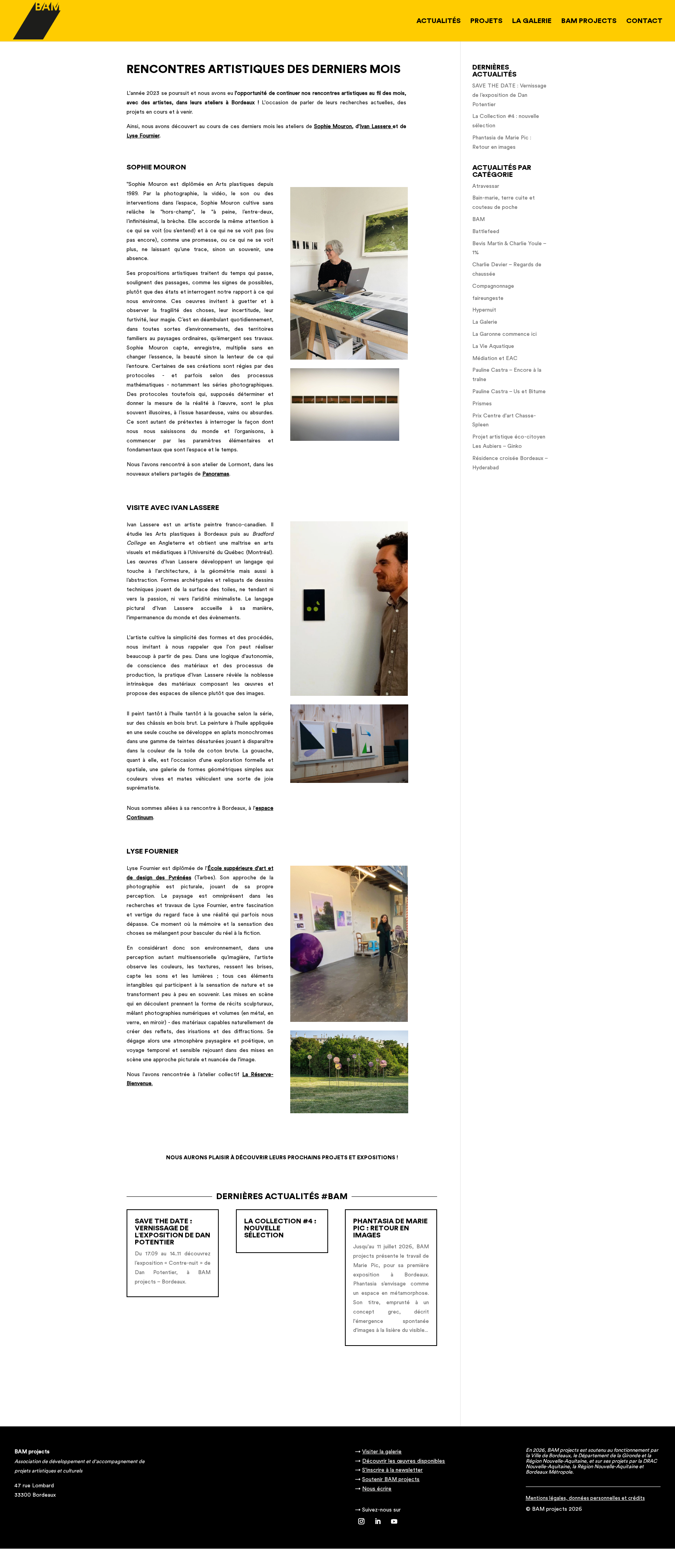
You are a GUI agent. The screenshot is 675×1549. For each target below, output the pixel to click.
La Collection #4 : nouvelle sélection (280, 1228)
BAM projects (588, 21)
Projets (486, 21)
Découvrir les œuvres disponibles (403, 1461)
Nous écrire (376, 1489)
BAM (478, 219)
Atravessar (485, 186)
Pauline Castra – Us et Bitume (509, 391)
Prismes (482, 403)
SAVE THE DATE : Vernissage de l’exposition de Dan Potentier (172, 1231)
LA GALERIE (532, 21)
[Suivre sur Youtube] (394, 1521)
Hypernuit (484, 310)
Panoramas (215, 474)
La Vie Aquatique (493, 346)
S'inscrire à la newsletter (392, 1470)
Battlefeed (485, 231)
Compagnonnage (493, 286)
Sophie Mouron (333, 126)
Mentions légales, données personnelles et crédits (585, 1498)
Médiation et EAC (495, 358)
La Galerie (484, 322)
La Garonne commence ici (504, 334)
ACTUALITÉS (438, 21)
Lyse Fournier (143, 136)
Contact (644, 21)
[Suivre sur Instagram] (361, 1521)
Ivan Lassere (375, 126)
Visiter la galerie (382, 1452)
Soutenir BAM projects (391, 1479)
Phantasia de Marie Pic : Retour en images (390, 1228)
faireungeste (488, 298)
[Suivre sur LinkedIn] (377, 1521)
